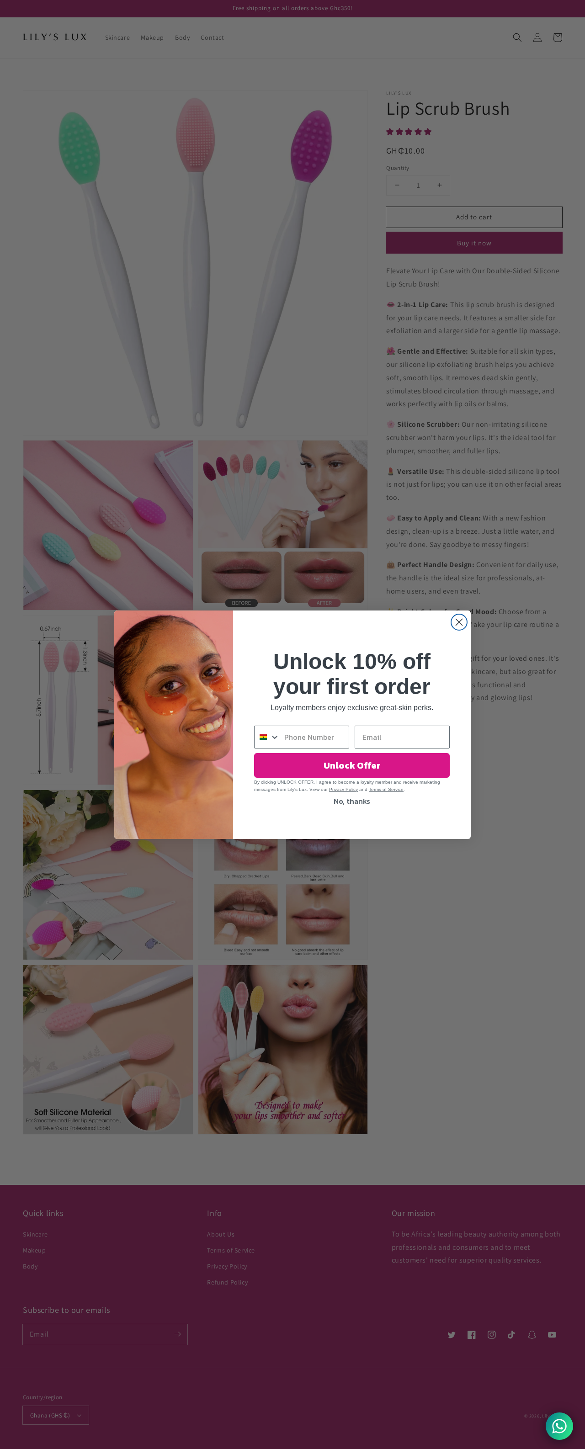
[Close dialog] (459, 622)
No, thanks (352, 801)
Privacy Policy (343, 789)
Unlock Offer (352, 765)
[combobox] (267, 737)
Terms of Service (386, 789)
